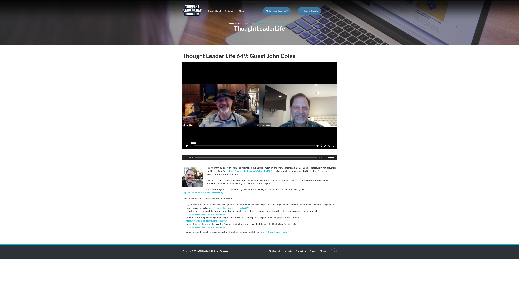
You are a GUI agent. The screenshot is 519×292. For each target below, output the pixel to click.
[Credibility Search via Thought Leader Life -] (192, 9)
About (242, 11)
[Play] (186, 157)
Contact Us (301, 251)
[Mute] (325, 157)
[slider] (331, 157)
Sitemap (323, 251)
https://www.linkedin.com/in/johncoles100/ (250, 171)
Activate (288, 251)
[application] (259, 157)
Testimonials (275, 251)
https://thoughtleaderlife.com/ (274, 231)
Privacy (313, 251)
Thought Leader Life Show (220, 11)
